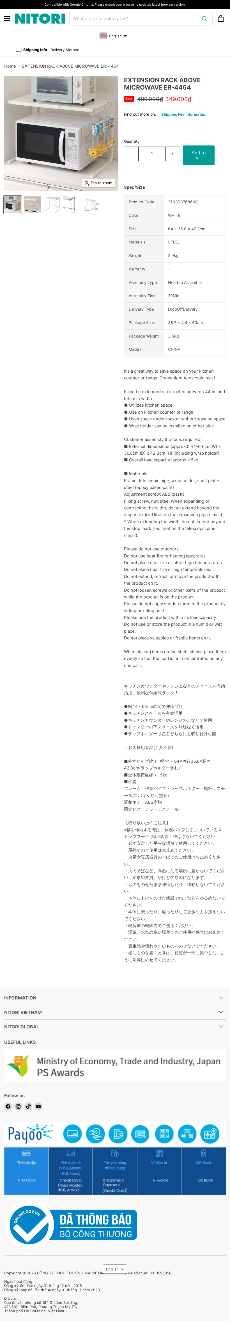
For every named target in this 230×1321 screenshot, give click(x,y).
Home (10, 66)
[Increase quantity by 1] (173, 154)
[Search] (204, 18)
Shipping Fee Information (183, 114)
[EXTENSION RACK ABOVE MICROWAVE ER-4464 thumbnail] (13, 205)
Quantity (132, 141)
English (112, 1269)
